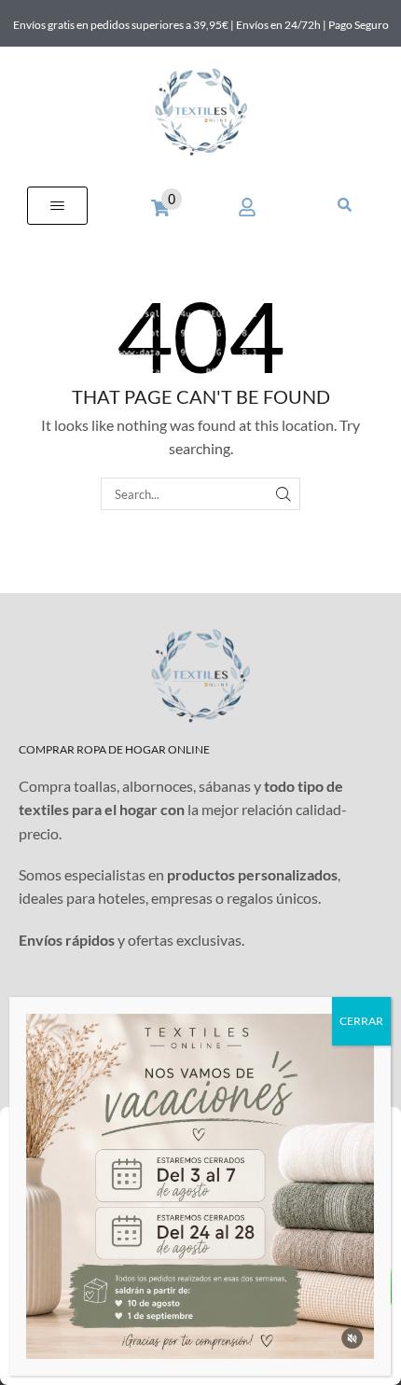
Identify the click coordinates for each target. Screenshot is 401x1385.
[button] (57, 206)
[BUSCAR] (283, 493)
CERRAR (361, 1021)
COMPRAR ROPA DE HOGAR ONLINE (114, 749)
